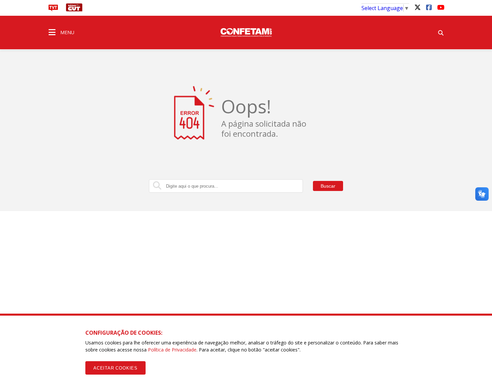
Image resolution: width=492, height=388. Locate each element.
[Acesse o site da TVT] (53, 9)
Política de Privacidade (172, 349)
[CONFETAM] (246, 32)
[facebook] (428, 7)
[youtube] (440, 7)
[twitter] (417, 7)
